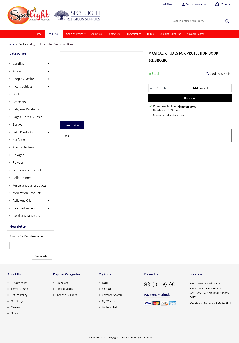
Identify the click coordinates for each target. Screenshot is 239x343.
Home (11, 44)
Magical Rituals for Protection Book (51, 44)
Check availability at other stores (170, 115)
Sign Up (107, 289)
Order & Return (111, 307)
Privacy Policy (19, 282)
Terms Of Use (19, 289)
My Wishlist (109, 301)
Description (72, 125)
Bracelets (62, 282)
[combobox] (200, 21)
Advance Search (112, 295)
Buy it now (190, 98)
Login (105, 282)
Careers (16, 307)
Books (22, 44)
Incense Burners (66, 295)
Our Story (17, 301)
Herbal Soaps (64, 289)
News (14, 313)
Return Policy (19, 295)
